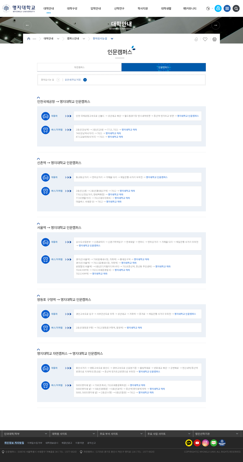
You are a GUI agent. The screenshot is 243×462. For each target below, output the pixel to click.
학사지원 (143, 8)
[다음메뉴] (216, 25)
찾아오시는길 (100, 38)
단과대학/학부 (12, 433)
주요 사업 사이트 (157, 433)
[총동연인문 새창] (222, 441)
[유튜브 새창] (197, 441)
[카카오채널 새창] (188, 441)
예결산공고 (67, 442)
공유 (196, 39)
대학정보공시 (52, 442)
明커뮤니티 (189, 8)
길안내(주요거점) (73, 79)
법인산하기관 (202, 433)
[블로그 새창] (213, 441)
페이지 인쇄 (214, 39)
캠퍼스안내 (73, 38)
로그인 (218, 8)
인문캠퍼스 (163, 67)
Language (209, 8)
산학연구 (119, 8)
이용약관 (80, 442)
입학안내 (96, 8)
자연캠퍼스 (79, 67)
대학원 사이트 (59, 433)
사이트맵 (227, 8)
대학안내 (49, 8)
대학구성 (72, 8)
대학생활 (166, 8)
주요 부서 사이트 (109, 433)
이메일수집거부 (34, 442)
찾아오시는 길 (47, 79)
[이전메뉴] (27, 25)
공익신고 (91, 442)
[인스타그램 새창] (205, 441)
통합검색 (236, 8)
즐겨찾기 (205, 39)
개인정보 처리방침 (14, 442)
